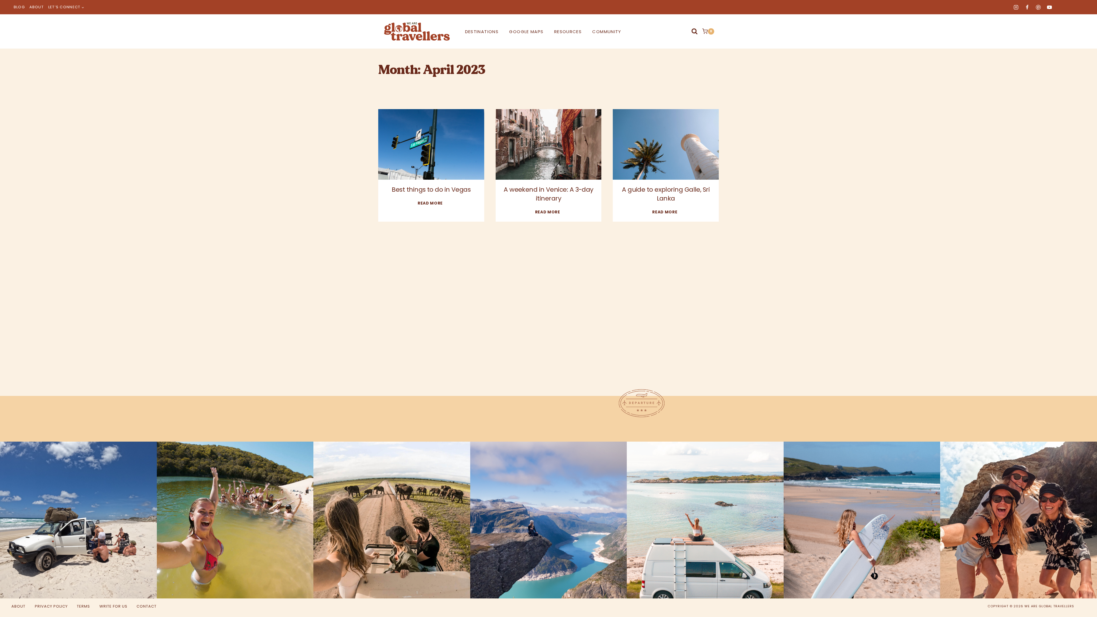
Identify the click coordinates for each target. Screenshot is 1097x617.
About (36, 7)
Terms (83, 606)
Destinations (482, 32)
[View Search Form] (694, 31)
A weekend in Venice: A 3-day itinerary (548, 194)
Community (606, 32)
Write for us (113, 606)
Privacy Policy (51, 606)
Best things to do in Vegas (431, 189)
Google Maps (526, 32)
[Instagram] (1016, 7)
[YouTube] (1049, 7)
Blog (19, 7)
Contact (147, 606)
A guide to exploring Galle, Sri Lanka (666, 194)
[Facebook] (1027, 7)
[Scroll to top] (1070, 602)
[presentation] (431, 144)
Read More (431, 203)
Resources (568, 32)
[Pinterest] (1038, 7)
